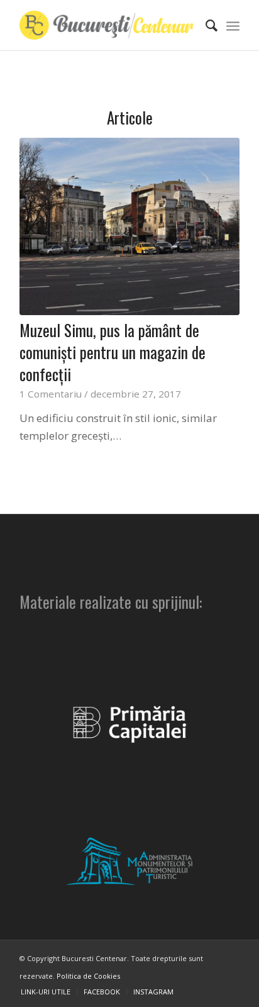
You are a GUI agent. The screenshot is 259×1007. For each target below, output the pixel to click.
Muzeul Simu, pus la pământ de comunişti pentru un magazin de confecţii (112, 352)
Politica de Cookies (88, 976)
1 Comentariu (50, 393)
